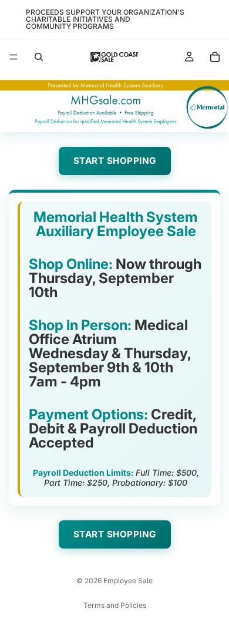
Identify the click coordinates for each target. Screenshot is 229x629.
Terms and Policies (114, 605)
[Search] (39, 57)
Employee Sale (128, 580)
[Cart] (215, 57)
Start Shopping (114, 160)
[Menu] (13, 56)
